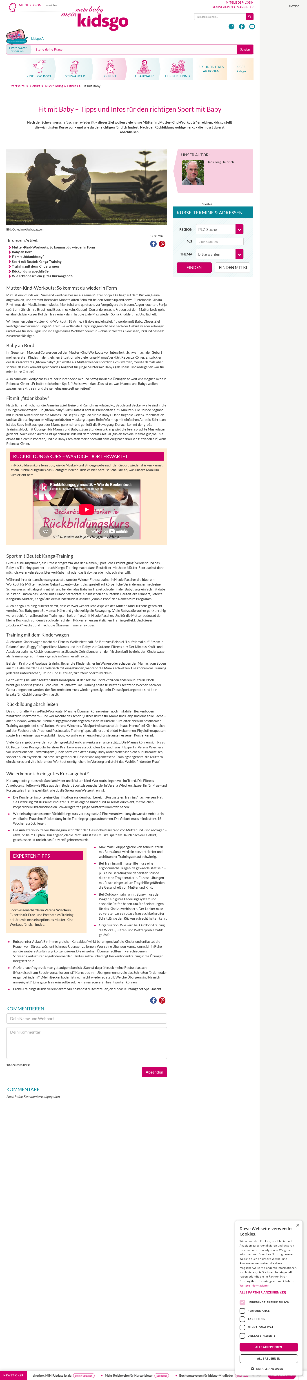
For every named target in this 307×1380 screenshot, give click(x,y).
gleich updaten (64, 1375)
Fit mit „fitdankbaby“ (28, 257)
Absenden (154, 1071)
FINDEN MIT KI (233, 267)
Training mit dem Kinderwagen (35, 266)
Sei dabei (143, 1375)
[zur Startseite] (98, 19)
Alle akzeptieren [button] (268, 1347)
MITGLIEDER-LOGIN (240, 2)
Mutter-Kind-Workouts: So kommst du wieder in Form (53, 247)
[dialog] (269, 1298)
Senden (245, 49)
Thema (186, 254)
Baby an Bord (22, 252)
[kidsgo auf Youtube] (252, 26)
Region (185, 229)
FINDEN (194, 267)
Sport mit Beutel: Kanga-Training (37, 262)
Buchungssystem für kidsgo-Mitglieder (187, 1375)
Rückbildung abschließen (31, 271)
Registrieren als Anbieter (233, 7)
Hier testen (224, 1375)
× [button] (297, 1225)
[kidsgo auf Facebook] (242, 26)
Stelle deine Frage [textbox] (49, 49)
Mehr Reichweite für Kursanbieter (110, 1375)
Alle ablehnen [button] (268, 1358)
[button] (153, 245)
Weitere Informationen (254, 1285)
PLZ (189, 242)
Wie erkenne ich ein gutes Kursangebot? (42, 276)
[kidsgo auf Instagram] (231, 26)
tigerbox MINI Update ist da (33, 1375)
